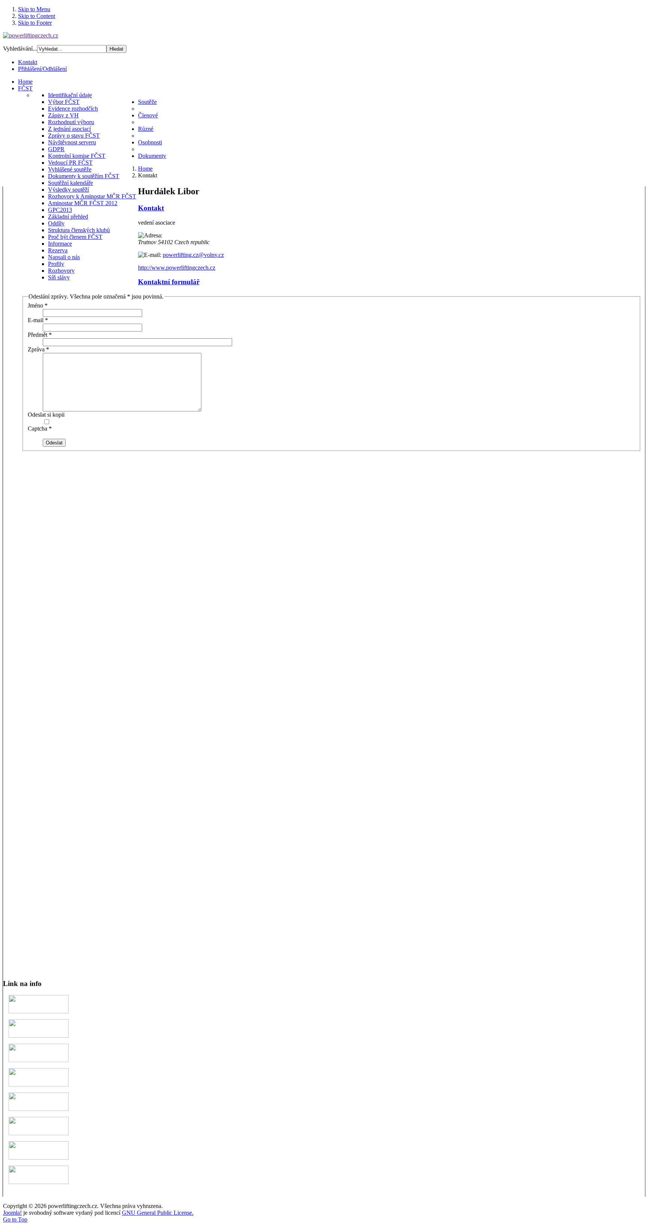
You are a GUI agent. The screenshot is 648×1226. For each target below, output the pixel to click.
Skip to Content (36, 16)
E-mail (38, 320)
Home (145, 168)
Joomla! (12, 1212)
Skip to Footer (35, 23)
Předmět (40, 335)
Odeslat (54, 443)
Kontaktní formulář (169, 282)
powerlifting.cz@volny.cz (193, 255)
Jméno (38, 305)
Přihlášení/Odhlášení (42, 69)
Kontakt (27, 62)
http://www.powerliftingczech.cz (176, 267)
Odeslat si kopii (46, 414)
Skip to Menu (34, 9)
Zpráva (38, 349)
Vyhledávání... (20, 48)
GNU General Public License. (158, 1212)
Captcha (40, 428)
